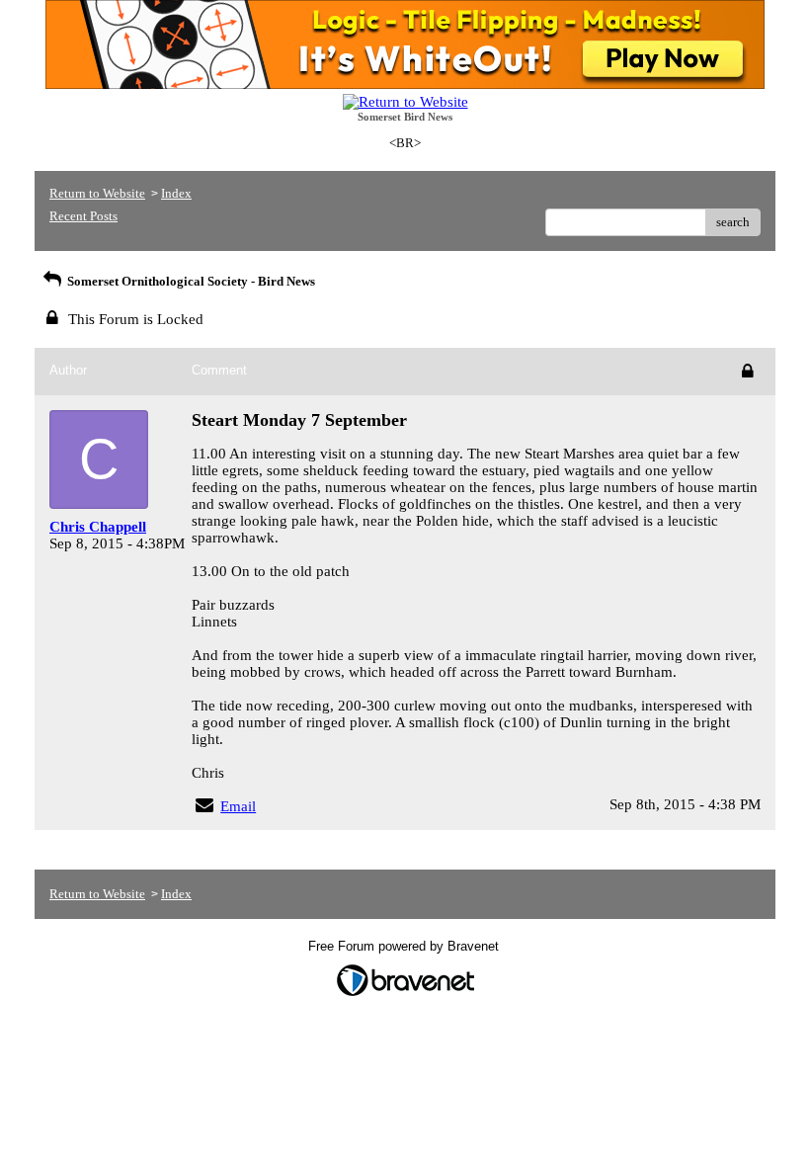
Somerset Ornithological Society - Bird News (189, 281)
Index (176, 193)
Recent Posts (83, 215)
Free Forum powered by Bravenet (405, 946)
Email (238, 806)
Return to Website (97, 193)
